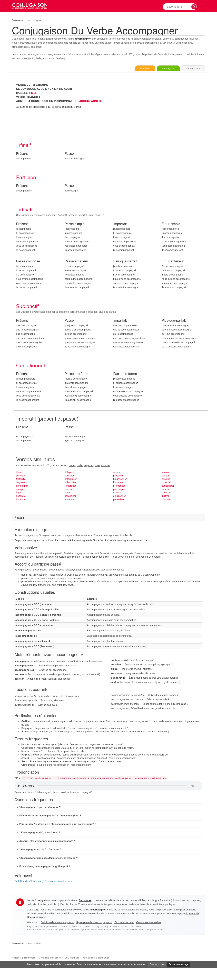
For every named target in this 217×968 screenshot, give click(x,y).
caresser (69, 489)
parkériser (118, 499)
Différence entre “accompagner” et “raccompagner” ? (50, 815)
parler (80, 465)
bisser (19, 472)
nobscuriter (71, 482)
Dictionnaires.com (124, 922)
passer (165, 475)
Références (29, 957)
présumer (118, 475)
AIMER (32, 93)
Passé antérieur (76, 261)
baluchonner (120, 479)
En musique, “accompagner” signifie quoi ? (44, 866)
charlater (166, 499)
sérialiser (166, 492)
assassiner (70, 495)
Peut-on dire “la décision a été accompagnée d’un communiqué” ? (57, 824)
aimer (72, 465)
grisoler (166, 479)
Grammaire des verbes (148, 922)
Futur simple (171, 224)
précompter (119, 489)
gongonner (22, 485)
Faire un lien (89, 957)
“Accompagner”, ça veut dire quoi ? (40, 807)
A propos (16, 957)
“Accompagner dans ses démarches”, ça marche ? (48, 858)
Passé (69, 153)
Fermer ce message (178, 964)
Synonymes (168, 68)
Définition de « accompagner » (57, 922)
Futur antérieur (173, 261)
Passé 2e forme (125, 373)
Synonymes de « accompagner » (94, 922)
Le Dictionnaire (71, 957)
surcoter (20, 475)
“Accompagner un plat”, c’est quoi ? (40, 849)
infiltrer (165, 495)
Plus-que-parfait (125, 261)
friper (19, 492)
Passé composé (28, 261)
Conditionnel (30, 365)
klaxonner (118, 482)
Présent (22, 153)
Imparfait (120, 224)
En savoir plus (157, 964)
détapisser (70, 472)
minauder (70, 499)
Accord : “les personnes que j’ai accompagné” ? (47, 841)
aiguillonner (119, 495)
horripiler (166, 482)
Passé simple (74, 224)
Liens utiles (103, 957)
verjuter (117, 472)
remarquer (70, 485)
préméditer (119, 485)
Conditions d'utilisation (50, 957)
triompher (21, 499)
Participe (26, 177)
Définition (145, 68)
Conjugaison (18, 20)
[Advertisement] (159, 106)
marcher (105, 465)
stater (68, 492)
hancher (166, 489)
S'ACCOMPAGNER (89, 101)
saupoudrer (168, 485)
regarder (88, 465)
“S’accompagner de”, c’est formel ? (39, 832)
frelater (117, 492)
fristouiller (21, 479)
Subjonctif (27, 306)
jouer (97, 465)
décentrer (21, 495)
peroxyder (70, 475)
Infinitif (23, 145)
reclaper (20, 489)
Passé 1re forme (77, 373)
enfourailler (71, 479)
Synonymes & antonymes (58, 881)
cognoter (21, 482)
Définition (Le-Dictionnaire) (29, 881)
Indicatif (25, 209)
